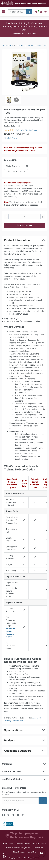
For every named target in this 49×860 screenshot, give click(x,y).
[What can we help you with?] (29, 11)
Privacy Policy (8, 843)
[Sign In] (41, 12)
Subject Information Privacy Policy (19, 848)
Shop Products (7, 45)
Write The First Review (29, 130)
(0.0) (17, 130)
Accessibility (31, 852)
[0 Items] (45, 11)
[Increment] (42, 216)
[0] (45, 11)
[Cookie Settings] (3, 855)
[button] (24, 28)
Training (20, 45)
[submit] (43, 800)
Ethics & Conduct (19, 852)
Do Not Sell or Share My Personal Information (30, 843)
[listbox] (24, 100)
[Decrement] (6, 216)
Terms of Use (38, 848)
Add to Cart (26, 225)
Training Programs (34, 45)
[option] (9, 100)
